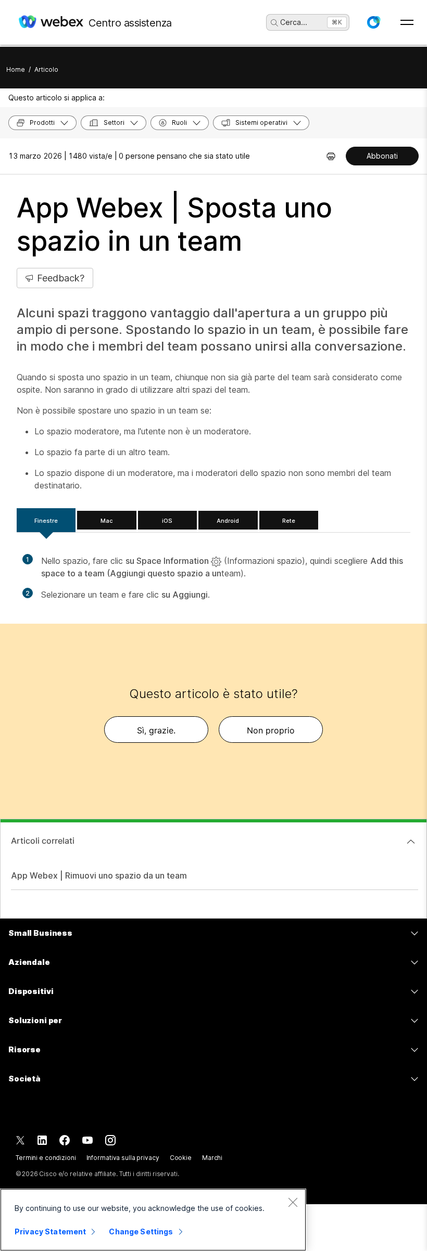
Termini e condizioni (46, 1158)
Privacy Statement (50, 1231)
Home (15, 69)
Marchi (212, 1158)
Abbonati (382, 155)
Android (228, 520)
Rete (288, 520)
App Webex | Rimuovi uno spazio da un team (99, 875)
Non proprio (271, 730)
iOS (167, 520)
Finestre (46, 520)
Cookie (181, 1158)
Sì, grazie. (156, 730)
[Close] (292, 1202)
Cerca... (293, 22)
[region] (153, 1220)
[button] (373, 22)
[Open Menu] (407, 22)
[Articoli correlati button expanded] (411, 841)
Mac (107, 520)
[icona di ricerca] (274, 23)
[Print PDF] (331, 156)
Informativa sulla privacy (122, 1158)
